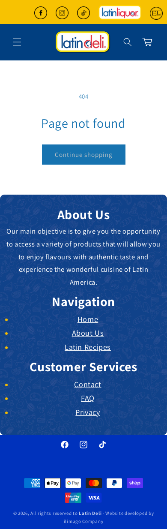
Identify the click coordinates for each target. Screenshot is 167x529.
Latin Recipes (88, 347)
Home (88, 319)
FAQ (88, 398)
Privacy (87, 412)
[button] (127, 42)
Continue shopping (84, 154)
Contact (87, 384)
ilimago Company (84, 521)
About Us (88, 333)
